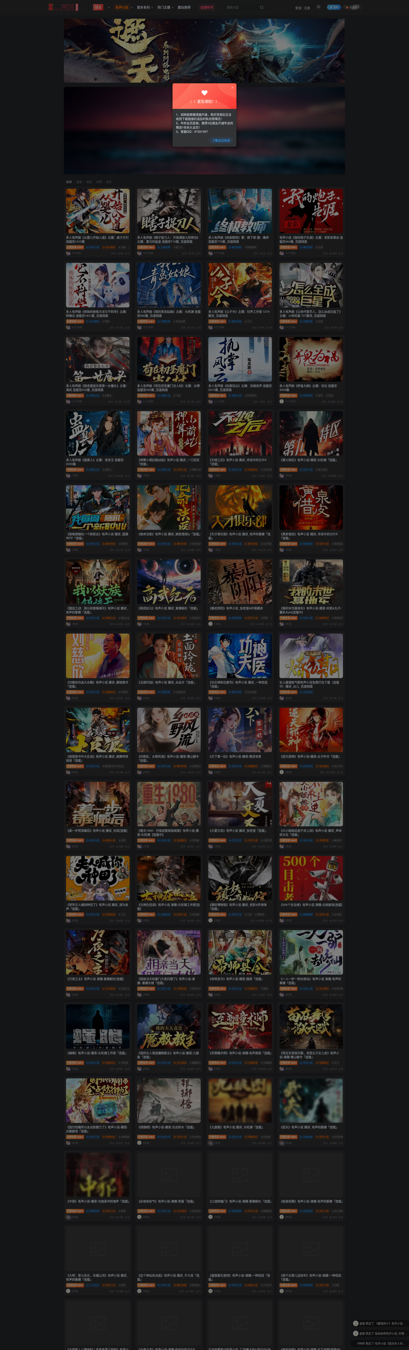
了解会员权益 (221, 140)
